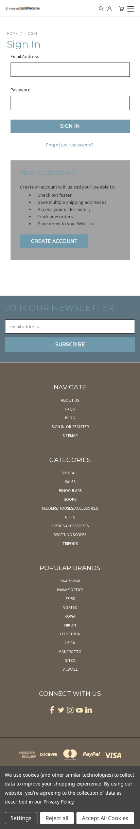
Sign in (58, 426)
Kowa (70, 616)
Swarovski (70, 580)
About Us (70, 400)
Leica (70, 642)
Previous (10, 822)
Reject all (57, 818)
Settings (21, 818)
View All (70, 669)
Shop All (70, 472)
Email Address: (25, 56)
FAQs (70, 408)
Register (80, 426)
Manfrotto (70, 651)
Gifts (70, 516)
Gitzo (70, 660)
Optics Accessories (70, 525)
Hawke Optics (70, 589)
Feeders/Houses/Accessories (70, 508)
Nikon (70, 625)
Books (70, 499)
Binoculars (70, 490)
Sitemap (70, 435)
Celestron (70, 633)
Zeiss (70, 598)
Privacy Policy (58, 801)
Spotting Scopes (70, 534)
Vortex (70, 607)
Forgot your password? (70, 145)
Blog (70, 417)
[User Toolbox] (109, 8)
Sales (70, 481)
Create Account (54, 241)
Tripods (70, 543)
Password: (21, 90)
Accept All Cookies (105, 818)
